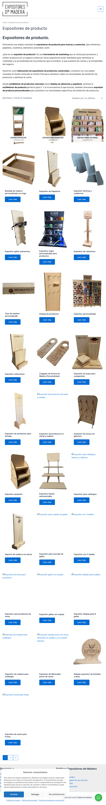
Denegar (35, 794)
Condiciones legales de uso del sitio (51, 800)
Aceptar (14, 794)
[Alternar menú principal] (100, 9)
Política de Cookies (13, 800)
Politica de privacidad (29, 800)
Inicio (5, 22)
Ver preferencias (57, 794)
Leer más (13, 199)
